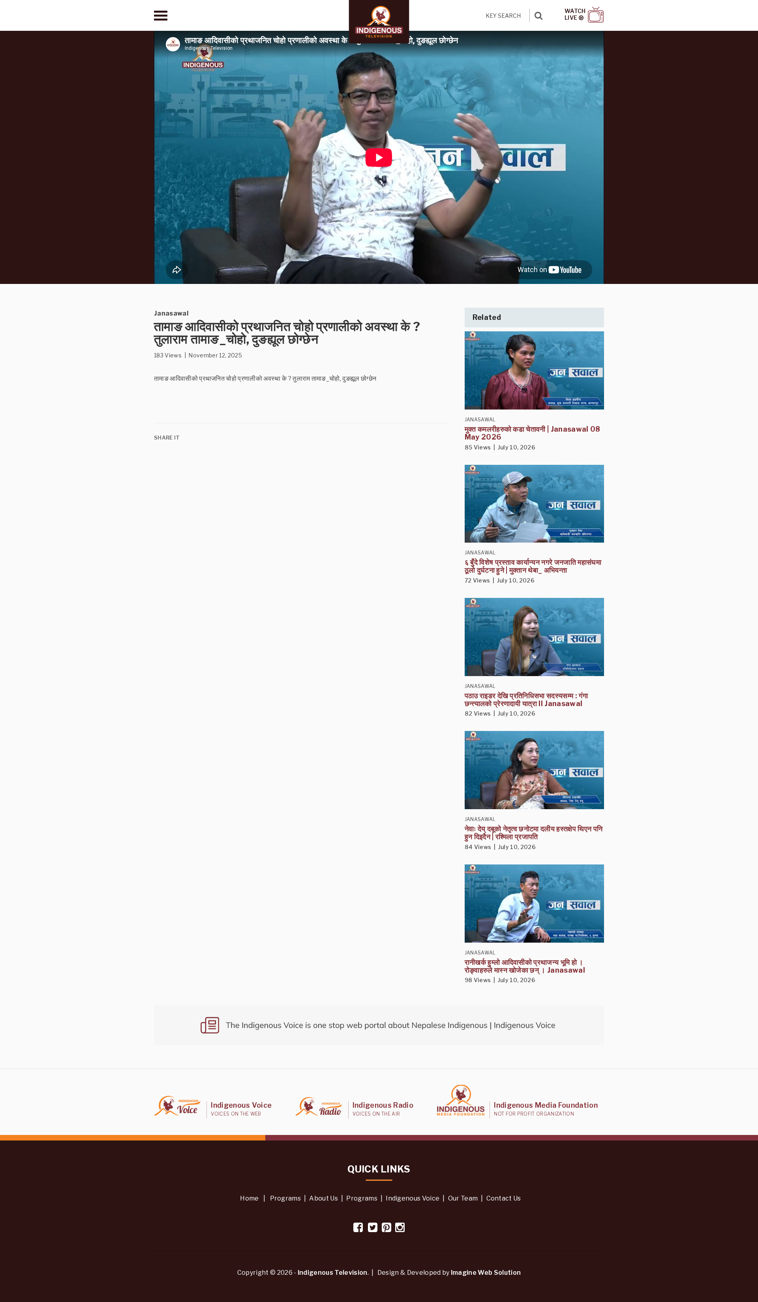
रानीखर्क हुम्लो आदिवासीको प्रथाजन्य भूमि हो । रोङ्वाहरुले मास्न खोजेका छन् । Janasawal (525, 966)
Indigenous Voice (412, 1198)
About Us (323, 1198)
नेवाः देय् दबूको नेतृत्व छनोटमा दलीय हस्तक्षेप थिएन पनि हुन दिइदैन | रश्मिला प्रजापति (534, 833)
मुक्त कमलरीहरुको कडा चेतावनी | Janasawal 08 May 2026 (532, 433)
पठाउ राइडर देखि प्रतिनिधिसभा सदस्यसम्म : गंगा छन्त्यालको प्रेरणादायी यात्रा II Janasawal (526, 699)
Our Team (463, 1198)
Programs (285, 1198)
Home (249, 1198)
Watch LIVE (575, 14)
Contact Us (503, 1198)
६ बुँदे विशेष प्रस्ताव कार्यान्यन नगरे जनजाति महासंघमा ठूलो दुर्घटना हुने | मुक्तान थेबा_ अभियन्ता (533, 566)
